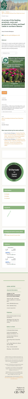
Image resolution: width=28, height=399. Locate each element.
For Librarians (7, 198)
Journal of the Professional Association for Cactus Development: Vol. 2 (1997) (13, 144)
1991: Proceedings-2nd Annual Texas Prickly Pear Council (13, 13)
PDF (5, 92)
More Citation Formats (7, 111)
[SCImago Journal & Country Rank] (12, 235)
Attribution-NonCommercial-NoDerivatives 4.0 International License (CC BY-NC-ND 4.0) (14, 377)
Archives (7, 11)
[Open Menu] (1, 1)
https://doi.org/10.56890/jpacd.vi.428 (12, 35)
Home (3, 11)
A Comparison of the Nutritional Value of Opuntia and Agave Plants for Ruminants (14, 141)
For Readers (6, 194)
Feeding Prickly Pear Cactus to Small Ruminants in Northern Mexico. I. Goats (15, 135)
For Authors (6, 196)
